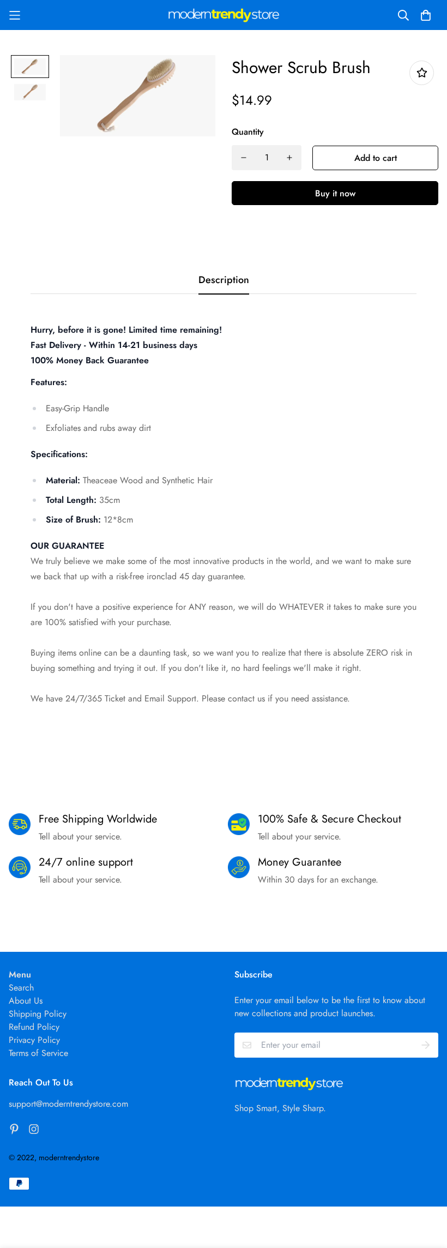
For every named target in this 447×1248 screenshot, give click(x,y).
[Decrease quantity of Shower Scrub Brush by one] (244, 157)
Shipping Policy (38, 1013)
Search (21, 987)
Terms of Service (38, 1053)
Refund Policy (34, 1027)
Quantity (248, 131)
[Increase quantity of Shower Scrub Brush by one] (289, 157)
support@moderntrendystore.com (68, 1103)
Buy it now (335, 193)
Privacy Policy (34, 1040)
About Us (26, 1000)
